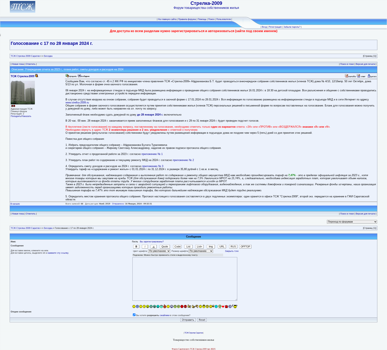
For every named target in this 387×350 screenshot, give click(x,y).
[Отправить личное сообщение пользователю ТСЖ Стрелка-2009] (83, 77)
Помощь (202, 19)
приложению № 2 (183, 160)
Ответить (30, 64)
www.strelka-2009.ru (77, 102)
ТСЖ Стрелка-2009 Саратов (25, 56)
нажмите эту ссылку (58, 253)
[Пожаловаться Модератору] (350, 77)
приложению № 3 (152, 166)
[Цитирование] (372, 77)
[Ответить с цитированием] (362, 77)
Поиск (211, 19)
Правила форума (187, 19)
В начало (15, 204)
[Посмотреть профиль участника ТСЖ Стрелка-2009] (71, 77)
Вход (264, 27)
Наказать (26, 116)
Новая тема (18, 64)
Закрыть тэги (231, 251)
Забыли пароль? (291, 27)
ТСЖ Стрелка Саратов (193, 333)
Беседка (48, 56)
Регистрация (275, 27)
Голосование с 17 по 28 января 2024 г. (52, 43)
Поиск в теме (347, 64)
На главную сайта (167, 19)
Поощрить (16, 116)
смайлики (165, 315)
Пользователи (223, 19)
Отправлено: (118, 204)
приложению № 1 (152, 154)
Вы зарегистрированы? (152, 241)
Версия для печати (365, 64)
